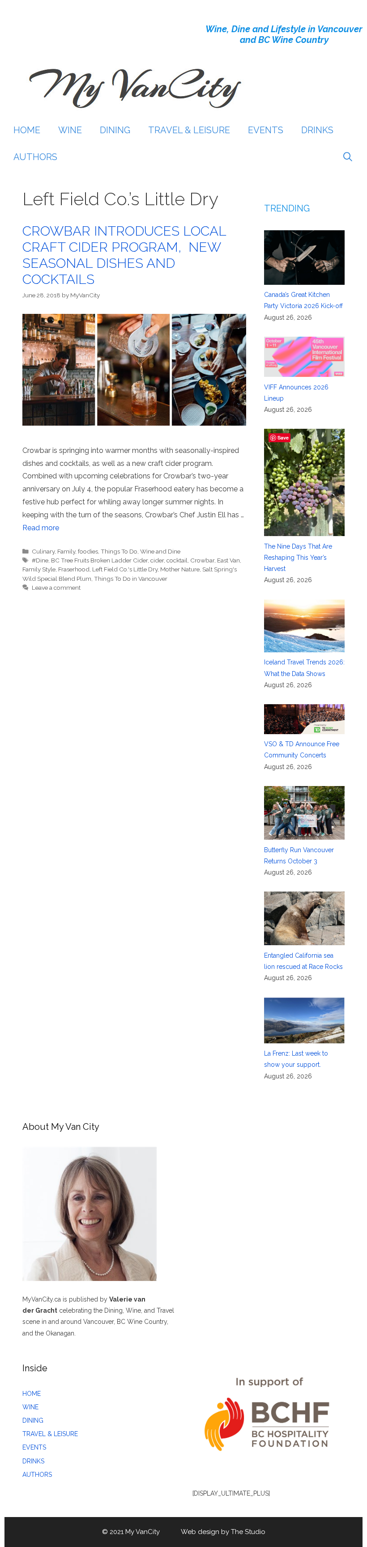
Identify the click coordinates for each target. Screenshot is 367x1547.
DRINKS (317, 130)
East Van (228, 560)
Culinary (43, 551)
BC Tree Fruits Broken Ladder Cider (99, 560)
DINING (115, 130)
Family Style (38, 569)
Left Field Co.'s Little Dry (125, 569)
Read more (40, 528)
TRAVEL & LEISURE (189, 130)
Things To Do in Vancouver (130, 578)
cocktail (177, 560)
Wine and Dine (160, 551)
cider (157, 560)
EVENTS (265, 130)
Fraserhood (74, 569)
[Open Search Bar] (348, 157)
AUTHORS (35, 157)
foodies (88, 551)
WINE (70, 130)
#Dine (40, 560)
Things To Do (119, 551)
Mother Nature (180, 569)
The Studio (248, 1532)
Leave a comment (56, 587)
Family (66, 551)
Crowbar (202, 560)
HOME (26, 130)
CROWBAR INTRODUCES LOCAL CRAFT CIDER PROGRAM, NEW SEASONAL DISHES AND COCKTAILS (124, 255)
